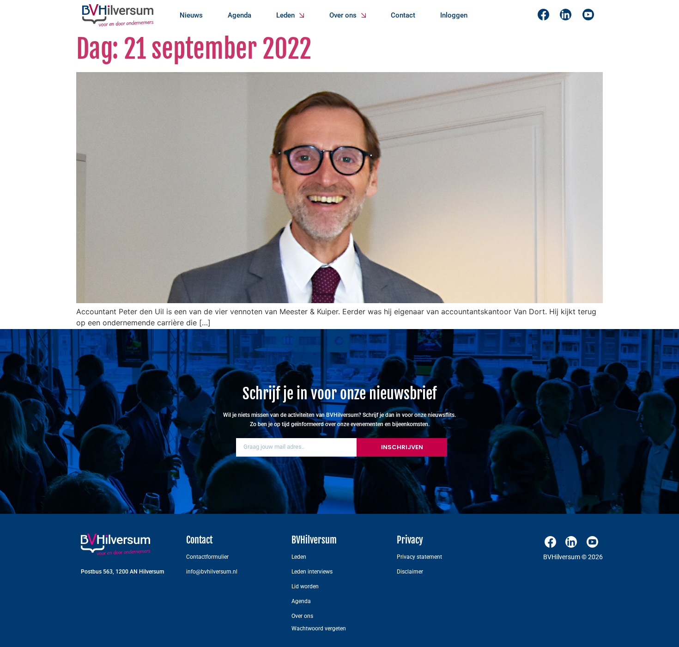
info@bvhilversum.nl (211, 571)
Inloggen (453, 15)
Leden (285, 15)
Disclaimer (410, 571)
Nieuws (191, 15)
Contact (403, 15)
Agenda (239, 15)
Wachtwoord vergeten (318, 628)
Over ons (343, 15)
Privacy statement (419, 557)
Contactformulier (207, 557)
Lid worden (305, 586)
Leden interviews (312, 571)
